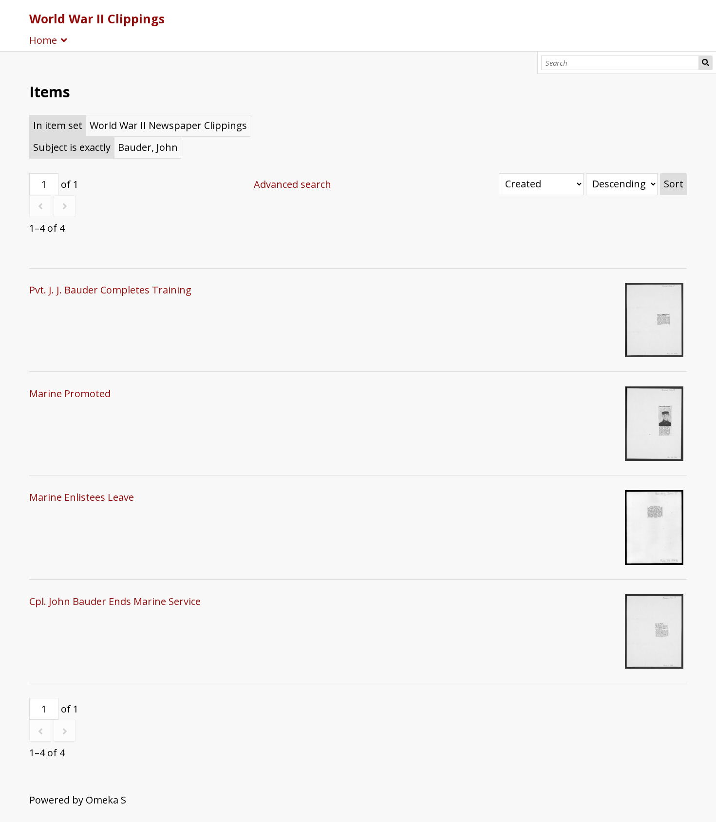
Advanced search (292, 184)
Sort (673, 183)
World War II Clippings (97, 18)
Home (43, 40)
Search (706, 62)
